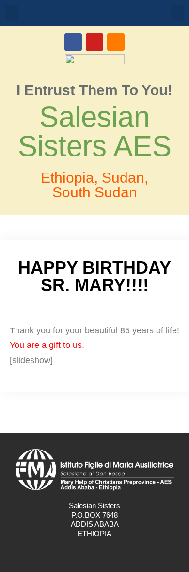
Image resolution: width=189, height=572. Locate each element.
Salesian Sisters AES (95, 131)
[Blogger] (116, 42)
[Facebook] (73, 42)
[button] (11, 13)
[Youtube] (94, 42)
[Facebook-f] (84, 552)
